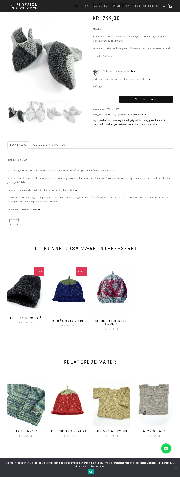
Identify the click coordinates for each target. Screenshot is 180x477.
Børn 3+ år (110, 114)
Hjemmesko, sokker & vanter (131, 114)
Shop (85, 6)
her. (150, 78)
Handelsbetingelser (146, 6)
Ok (90, 471)
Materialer (99, 6)
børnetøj (143, 120)
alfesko (102, 120)
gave (151, 120)
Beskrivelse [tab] (18, 144)
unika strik (137, 124)
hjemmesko (99, 124)
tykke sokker (124, 124)
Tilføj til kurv (147, 99)
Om (127, 6)
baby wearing (114, 120)
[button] (166, 448)
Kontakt (115, 6)
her (133, 71)
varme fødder (151, 124)
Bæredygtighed (130, 120)
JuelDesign (24, 5)
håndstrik (160, 120)
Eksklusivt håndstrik (24, 8)
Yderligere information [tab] (49, 144)
